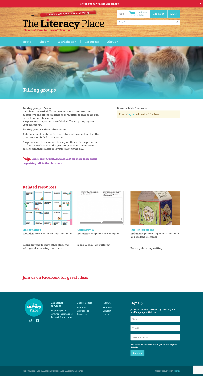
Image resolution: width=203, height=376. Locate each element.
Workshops (83, 310)
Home (27, 41)
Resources (92, 41)
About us (107, 307)
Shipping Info (58, 310)
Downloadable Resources (132, 108)
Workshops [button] (65, 41)
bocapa (177, 371)
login (130, 114)
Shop (43, 41)
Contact (107, 310)
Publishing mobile (142, 229)
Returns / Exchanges (61, 313)
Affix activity (85, 229)
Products (81, 307)
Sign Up (137, 353)
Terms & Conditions (61, 317)
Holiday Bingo (32, 229)
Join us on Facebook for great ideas (55, 277)
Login (106, 314)
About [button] (111, 41)
